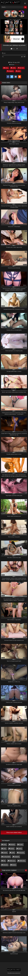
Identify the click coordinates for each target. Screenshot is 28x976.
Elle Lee (17, 64)
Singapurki (16, 856)
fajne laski (21, 67)
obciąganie (10, 71)
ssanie (18, 71)
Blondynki (12, 844)
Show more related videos (14, 832)
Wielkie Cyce (12, 860)
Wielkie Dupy (22, 860)
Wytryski (14, 864)
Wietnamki (5, 864)
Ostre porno (21, 852)
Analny (6, 67)
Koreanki (5, 852)
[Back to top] (23, 972)
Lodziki (13, 67)
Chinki (4, 848)
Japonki (19, 848)
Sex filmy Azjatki (6, 856)
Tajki (4, 860)
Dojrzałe (12, 848)
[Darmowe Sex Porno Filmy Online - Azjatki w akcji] (11, 3)
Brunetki (21, 844)
